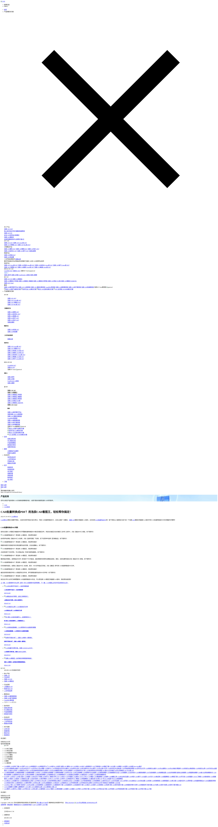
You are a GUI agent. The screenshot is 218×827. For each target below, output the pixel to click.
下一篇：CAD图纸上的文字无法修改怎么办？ (55, 582)
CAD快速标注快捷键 (72, 774)
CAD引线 (56, 778)
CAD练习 (62, 776)
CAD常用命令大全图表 (89, 772)
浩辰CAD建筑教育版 (62, 287)
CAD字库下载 (85, 789)
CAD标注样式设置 (123, 776)
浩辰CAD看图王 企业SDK (69, 281)
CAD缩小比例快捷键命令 (205, 772)
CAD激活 (86, 785)
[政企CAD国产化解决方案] (12, 289)
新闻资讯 (10, 467)
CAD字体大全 (26, 789)
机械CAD (152, 785)
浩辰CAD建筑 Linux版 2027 (26, 267)
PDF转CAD (98, 778)
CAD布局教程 (95, 780)
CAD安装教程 (38, 785)
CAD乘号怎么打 (105, 780)
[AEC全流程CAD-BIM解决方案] (63, 289)
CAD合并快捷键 (171, 772)
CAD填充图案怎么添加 (26, 780)
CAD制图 (7, 766)
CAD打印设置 (114, 780)
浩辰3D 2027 (17, 271)
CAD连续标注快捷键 (47, 772)
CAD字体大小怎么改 (40, 780)
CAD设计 (82, 766)
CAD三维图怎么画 (36, 787)
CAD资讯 (7, 507)
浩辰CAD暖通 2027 (22, 249)
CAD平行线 (181, 776)
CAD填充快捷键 (9, 772)
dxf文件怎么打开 (98, 782)
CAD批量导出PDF (100, 520)
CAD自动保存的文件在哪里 (94, 770)
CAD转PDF (14, 516)
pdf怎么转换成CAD (120, 770)
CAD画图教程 (164, 776)
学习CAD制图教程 (117, 778)
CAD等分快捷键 (29, 774)
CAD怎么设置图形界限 (55, 770)
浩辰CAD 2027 (8, 243)
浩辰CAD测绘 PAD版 (54, 281)
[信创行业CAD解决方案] (29, 289)
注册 (5, 485)
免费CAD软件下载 (169, 785)
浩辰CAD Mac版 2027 (24, 245)
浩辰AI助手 (7, 275)
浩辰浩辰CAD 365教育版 (14, 414)
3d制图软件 (88, 766)
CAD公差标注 (132, 780)
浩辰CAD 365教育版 (24, 287)
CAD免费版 (99, 785)
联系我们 (10, 477)
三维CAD (54, 787)
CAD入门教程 (197, 776)
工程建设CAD (8, 686)
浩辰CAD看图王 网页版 (40, 281)
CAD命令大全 (68, 772)
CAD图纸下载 (105, 766)
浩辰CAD (72, 520)
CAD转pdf (7, 780)
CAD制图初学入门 (42, 766)
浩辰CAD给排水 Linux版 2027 (44, 265)
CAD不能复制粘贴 (85, 780)
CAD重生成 (91, 778)
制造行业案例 (11, 453)
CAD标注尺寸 (34, 776)
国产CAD (25, 766)
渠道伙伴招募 (11, 463)
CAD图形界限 (27, 782)
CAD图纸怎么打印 (22, 770)
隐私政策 (10, 804)
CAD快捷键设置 (161, 772)
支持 (5, 436)
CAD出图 (144, 776)
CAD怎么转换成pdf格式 (11, 768)
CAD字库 (78, 789)
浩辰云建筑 (32, 251)
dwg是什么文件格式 (109, 770)
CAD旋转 (105, 776)
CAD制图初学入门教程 (72, 778)
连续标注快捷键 (181, 772)
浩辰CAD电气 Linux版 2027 (61, 265)
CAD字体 (92, 789)
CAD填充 (76, 776)
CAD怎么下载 (8, 785)
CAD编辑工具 (113, 776)
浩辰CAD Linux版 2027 (20, 243)
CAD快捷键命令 (61, 774)
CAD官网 (124, 766)
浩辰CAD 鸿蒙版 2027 (11, 245)
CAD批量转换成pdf (198, 780)
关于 (5, 465)
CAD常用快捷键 (101, 772)
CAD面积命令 (83, 774)
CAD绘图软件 (68, 785)
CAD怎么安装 (30, 785)
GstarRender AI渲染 (24, 275)
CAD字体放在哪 (73, 782)
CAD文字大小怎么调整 (37, 768)
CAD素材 (7, 789)
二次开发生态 (11, 459)
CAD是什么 (52, 766)
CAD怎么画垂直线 (46, 782)
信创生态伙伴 (11, 457)
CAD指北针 (55, 782)
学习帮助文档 (11, 440)
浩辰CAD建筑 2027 (10, 249)
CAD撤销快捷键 (141, 772)
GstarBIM (7, 677)
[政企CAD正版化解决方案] (45, 289)
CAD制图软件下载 (143, 785)
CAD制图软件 (32, 766)
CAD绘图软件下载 (77, 785)
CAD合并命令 (131, 772)
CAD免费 (93, 785)
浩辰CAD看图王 (17, 279)
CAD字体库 (110, 789)
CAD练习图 (172, 780)
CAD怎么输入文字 (101, 768)
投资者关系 (10, 469)
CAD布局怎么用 (200, 768)
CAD (5, 505)
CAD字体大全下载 (101, 789)
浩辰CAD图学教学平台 (11, 287)
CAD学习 (50, 778)
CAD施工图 (33, 789)
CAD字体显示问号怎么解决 (60, 768)
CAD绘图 (130, 766)
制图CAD (178, 785)
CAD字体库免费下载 (121, 789)
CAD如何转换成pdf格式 (53, 780)
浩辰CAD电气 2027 (23, 251)
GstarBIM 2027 (8, 271)
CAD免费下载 (107, 785)
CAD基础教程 (98, 776)
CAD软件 (38, 804)
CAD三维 (27, 787)
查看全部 (18, 259)
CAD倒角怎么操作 (151, 768)
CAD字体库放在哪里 (128, 768)
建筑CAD (69, 766)
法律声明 (3, 804)
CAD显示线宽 (33, 778)
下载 (5, 481)
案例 (5, 449)
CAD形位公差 (36, 782)
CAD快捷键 (123, 772)
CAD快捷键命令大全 (113, 772)
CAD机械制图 (155, 780)
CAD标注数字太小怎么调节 (87, 768)
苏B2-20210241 (69, 802)
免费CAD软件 (159, 785)
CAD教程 (118, 766)
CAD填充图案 (58, 789)
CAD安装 (76, 766)
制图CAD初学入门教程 (46, 776)
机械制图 (111, 782)
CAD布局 (132, 776)
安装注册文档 (11, 438)
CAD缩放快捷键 (19, 772)
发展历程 (10, 473)
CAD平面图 (69, 776)
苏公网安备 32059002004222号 (88, 802)
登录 (2, 485)
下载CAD (19, 766)
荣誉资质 (10, 475)
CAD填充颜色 (206, 776)
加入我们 (10, 479)
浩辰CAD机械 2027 (10, 255)
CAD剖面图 (188, 776)
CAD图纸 (72, 789)
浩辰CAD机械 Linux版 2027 (26, 265)
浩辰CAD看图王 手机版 (11, 281)
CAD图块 (16, 778)
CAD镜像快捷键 (29, 772)
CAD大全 (117, 782)
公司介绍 (7, 729)
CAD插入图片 (20, 776)
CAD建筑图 (41, 789)
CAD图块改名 (18, 782)
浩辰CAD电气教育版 (74, 287)
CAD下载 (45, 804)
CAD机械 (148, 780)
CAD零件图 (188, 780)
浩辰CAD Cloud (8, 283)
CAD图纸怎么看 (24, 778)
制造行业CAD (8, 688)
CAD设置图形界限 (210, 780)
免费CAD (63, 766)
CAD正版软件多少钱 (79, 770)
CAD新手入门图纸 (15, 789)
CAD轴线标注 (63, 782)
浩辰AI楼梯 (33, 275)
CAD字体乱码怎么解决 (85, 782)
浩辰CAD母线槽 (9, 257)
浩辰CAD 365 (8, 279)
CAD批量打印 (15, 780)
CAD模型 (90, 776)
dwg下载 (148, 789)
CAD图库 (65, 789)
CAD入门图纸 (49, 789)
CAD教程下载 (173, 776)
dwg (135, 766)
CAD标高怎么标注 (66, 780)
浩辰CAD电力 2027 (33, 249)
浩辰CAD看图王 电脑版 (26, 281)
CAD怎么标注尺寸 (24, 768)
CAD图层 (10, 778)
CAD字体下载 (142, 789)
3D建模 (15, 787)
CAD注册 (112, 766)
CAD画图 (27, 776)
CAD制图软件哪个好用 (130, 785)
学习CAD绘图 (107, 778)
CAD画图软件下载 (57, 785)
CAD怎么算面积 (67, 770)
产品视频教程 (11, 443)
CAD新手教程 (42, 778)
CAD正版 (13, 766)
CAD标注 (12, 776)
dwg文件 (6, 776)
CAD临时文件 (180, 780)
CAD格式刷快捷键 (39, 774)
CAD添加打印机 (9, 782)
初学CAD (56, 776)
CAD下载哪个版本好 (19, 785)
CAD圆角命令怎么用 (17, 774)
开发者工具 (10, 461)
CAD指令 (90, 774)
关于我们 (10, 471)
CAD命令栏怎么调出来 (114, 768)
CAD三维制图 (46, 787)
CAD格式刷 (156, 776)
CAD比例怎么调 (74, 768)
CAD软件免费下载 (117, 785)
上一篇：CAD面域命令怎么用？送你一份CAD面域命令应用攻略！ (21, 582)
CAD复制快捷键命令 (100, 774)
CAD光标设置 (141, 780)
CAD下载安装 (96, 766)
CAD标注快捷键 (77, 772)
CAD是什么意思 (12, 770)
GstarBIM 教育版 (50, 287)
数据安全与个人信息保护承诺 (23, 804)
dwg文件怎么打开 (139, 768)
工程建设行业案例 (12, 451)
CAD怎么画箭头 (162, 768)
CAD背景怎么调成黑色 (188, 768)
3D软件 (58, 766)
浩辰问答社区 (11, 447)
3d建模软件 (21, 787)
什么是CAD (130, 770)
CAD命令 (37, 772)
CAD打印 (150, 776)
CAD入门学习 (83, 776)
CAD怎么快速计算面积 (174, 768)
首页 (5, 9)
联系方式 (7, 733)
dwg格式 (139, 766)
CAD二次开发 (123, 780)
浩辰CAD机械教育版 (87, 287)
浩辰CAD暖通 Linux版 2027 (42, 267)
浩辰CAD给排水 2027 (10, 251)
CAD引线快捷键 (151, 772)
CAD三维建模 (8, 787)
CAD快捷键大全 (51, 774)
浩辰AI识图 (15, 275)
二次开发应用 (8, 690)
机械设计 (105, 782)
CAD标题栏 (76, 780)
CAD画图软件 (47, 785)
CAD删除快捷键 (58, 772)
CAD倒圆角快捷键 (191, 772)
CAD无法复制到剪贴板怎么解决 (38, 770)
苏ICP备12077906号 (42, 802)
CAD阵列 (62, 778)
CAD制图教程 (83, 778)
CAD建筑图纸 (164, 780)
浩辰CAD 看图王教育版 (38, 287)
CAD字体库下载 (132, 789)
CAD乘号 (138, 776)
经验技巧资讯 (11, 445)
